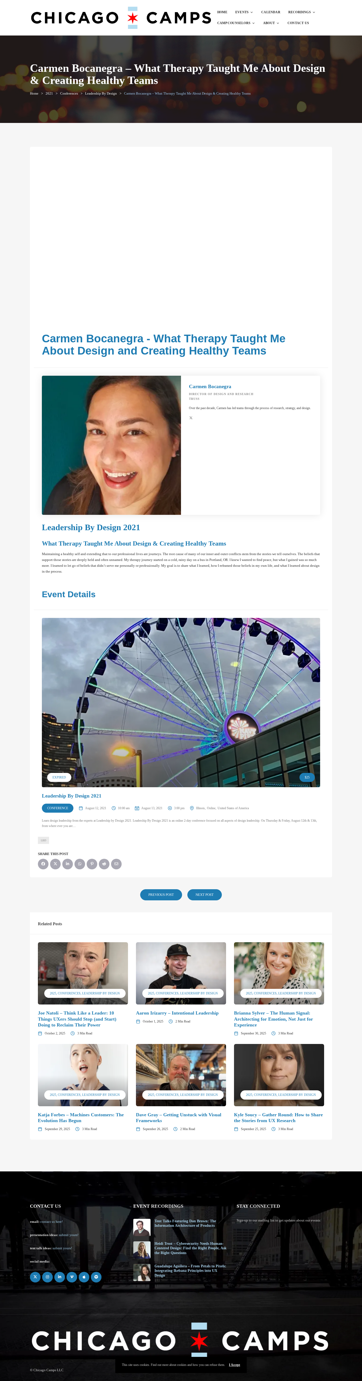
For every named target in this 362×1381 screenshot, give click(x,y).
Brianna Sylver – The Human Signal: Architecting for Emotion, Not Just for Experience (273, 1019)
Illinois (200, 808)
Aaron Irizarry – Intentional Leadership (177, 1013)
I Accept (234, 1365)
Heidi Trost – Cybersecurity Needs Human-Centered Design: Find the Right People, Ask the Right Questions (190, 1248)
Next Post (205, 895)
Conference (57, 808)
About (269, 23)
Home (222, 12)
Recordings (299, 12)
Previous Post (161, 895)
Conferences (69, 93)
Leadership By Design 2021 (71, 796)
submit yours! (68, 1235)
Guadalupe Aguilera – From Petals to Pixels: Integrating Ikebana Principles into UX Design (190, 1270)
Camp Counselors (233, 23)
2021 (49, 93)
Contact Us (298, 23)
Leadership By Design (101, 93)
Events (242, 12)
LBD (43, 840)
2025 (53, 993)
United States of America (233, 808)
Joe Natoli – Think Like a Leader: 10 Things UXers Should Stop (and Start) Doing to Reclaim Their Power (77, 1019)
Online (211, 808)
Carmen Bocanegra (210, 386)
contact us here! (51, 1222)
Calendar (270, 12)
